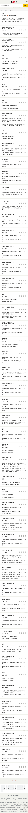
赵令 (4, 585)
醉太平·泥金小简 (6, 415)
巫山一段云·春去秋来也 (8, 215)
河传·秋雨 (4, 339)
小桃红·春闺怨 (5, 187)
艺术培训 (2, 807)
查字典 (21, 802)
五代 (3, 42)
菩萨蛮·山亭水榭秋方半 (8, 262)
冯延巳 (6, 146)
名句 (9, 798)
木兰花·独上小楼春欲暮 (8, 502)
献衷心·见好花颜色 (6, 567)
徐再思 (6, 161)
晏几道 (6, 71)
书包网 (25, 809)
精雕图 (24, 802)
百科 (21, 800)
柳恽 (7, 431)
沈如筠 (6, 447)
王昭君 (6, 646)
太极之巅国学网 (13, 811)
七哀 (3, 131)
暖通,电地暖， (7, 805)
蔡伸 (6, 520)
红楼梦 (10, 809)
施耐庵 (6, 719)
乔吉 (6, 30)
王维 (6, 675)
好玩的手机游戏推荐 (18, 807)
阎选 (6, 341)
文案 (18, 800)
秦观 (6, 325)
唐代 (3, 102)
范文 (16, 800)
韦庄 (6, 504)
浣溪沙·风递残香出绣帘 (8, 657)
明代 (3, 479)
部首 (19, 798)
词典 (21, 798)
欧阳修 (6, 309)
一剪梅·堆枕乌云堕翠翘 (8, 518)
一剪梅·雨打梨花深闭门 (8, 477)
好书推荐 (20, 804)
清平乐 (3, 84)
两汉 (3, 133)
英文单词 (8, 800)
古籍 (4, 798)
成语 (26, 798)
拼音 (16, 798)
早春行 (3, 673)
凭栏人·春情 (5, 159)
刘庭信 (6, 417)
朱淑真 (6, 58)
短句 (11, 800)
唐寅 (6, 479)
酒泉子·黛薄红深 (6, 749)
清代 (3, 354)
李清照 (6, 688)
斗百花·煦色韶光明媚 (7, 113)
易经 (8, 802)
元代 (3, 30)
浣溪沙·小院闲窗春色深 (8, 685)
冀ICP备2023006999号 (22, 811)
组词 (24, 798)
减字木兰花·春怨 (6, 368)
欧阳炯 (6, 217)
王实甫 (6, 633)
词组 (4, 800)
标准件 (16, 809)
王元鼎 (6, 401)
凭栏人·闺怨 (5, 399)
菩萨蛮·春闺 (5, 352)
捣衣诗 (3, 429)
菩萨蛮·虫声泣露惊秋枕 (8, 323)
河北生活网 (16, 804)
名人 (7, 798)
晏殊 (6, 87)
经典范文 (24, 804)
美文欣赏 (7, 809)
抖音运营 (6, 804)
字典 (14, 798)
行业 (23, 800)
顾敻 (6, 42)
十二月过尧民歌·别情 (7, 631)
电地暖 (19, 809)
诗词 (12, 798)
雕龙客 (10, 804)
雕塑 (12, 804)
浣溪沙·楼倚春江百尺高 (8, 230)
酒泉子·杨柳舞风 (6, 599)
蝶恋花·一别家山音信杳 (8, 717)
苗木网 (9, 807)
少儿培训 (6, 807)
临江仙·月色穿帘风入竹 (8, 40)
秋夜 (3, 56)
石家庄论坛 (12, 805)
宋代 (3, 58)
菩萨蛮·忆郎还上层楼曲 (8, 534)
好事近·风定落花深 (6, 701)
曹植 (6, 133)
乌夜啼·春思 (5, 171)
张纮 (6, 102)
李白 (6, 296)
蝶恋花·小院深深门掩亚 (8, 307)
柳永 (6, 115)
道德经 (13, 809)
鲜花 (22, 809)
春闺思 (3, 489)
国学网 (2, 804)
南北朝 (3, 431)
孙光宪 (6, 659)
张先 (6, 233)
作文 (13, 800)
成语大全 (21, 805)
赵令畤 (6, 174)
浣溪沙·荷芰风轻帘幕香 (8, 383)
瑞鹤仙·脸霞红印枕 (6, 458)
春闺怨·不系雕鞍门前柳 (8, 28)
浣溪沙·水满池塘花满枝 (8, 583)
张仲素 (6, 491)
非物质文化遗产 (16, 802)
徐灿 (6, 354)
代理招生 (11, 802)
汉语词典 (24, 807)
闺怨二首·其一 (5, 445)
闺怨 (3, 100)
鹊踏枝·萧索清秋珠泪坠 (8, 143)
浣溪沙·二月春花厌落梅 (8, 69)
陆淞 (6, 460)
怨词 (3, 644)
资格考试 (17, 805)
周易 (6, 802)
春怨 (3, 294)
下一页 (14, 781)
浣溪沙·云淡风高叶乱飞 (8, 615)
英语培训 (25, 805)
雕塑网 (12, 807)
